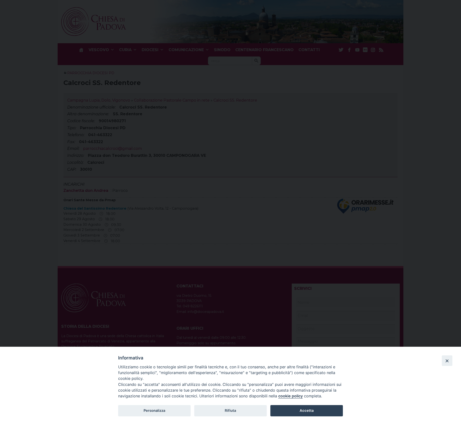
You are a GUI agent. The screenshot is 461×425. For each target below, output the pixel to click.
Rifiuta (230, 410)
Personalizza (154, 410)
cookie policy (290, 396)
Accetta (307, 410)
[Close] (447, 360)
